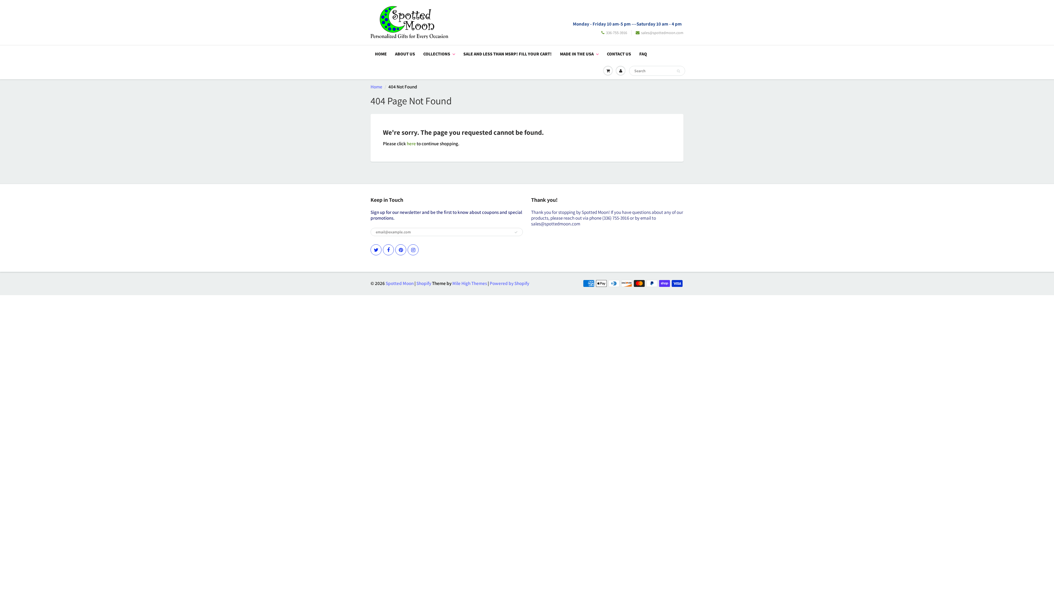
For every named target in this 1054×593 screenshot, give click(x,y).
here (411, 144)
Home (381, 54)
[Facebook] (388, 249)
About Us (405, 54)
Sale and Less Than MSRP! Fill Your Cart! (507, 54)
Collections (436, 54)
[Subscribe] (516, 232)
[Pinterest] (400, 249)
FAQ (643, 54)
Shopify (423, 283)
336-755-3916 (616, 32)
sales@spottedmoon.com (662, 32)
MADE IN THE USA (577, 54)
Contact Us (619, 54)
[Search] (678, 71)
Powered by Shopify (509, 283)
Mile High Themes (469, 283)
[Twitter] (376, 249)
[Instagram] (413, 249)
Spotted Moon (400, 283)
